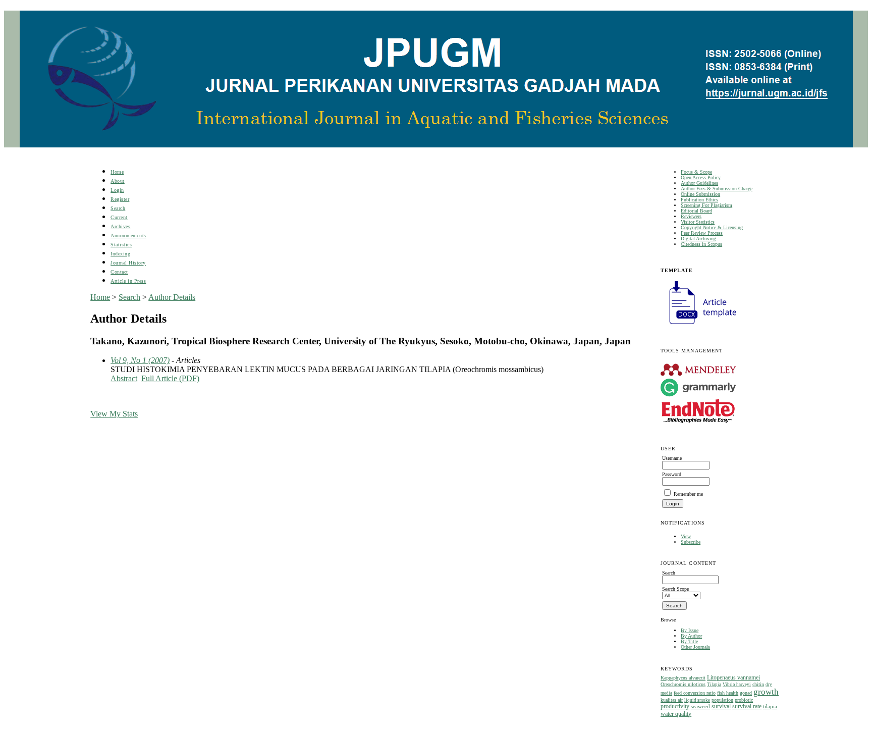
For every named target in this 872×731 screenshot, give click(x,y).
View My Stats (114, 413)
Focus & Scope (696, 172)
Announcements (128, 235)
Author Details (171, 297)
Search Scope (675, 589)
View (686, 536)
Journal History (128, 263)
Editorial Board (696, 211)
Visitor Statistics (698, 222)
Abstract (124, 378)
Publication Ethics (699, 199)
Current (119, 217)
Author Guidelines (699, 183)
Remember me (688, 494)
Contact (119, 272)
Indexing (120, 253)
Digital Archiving (698, 238)
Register (120, 199)
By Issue (689, 630)
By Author (691, 636)
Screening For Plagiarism (706, 205)
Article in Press (128, 281)
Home (117, 172)
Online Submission (700, 194)
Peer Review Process (702, 233)
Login (117, 190)
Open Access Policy (701, 177)
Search (118, 208)
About (118, 181)
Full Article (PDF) (170, 378)
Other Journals (695, 647)
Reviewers (691, 216)
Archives (120, 226)
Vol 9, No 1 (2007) (140, 360)
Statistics (121, 244)
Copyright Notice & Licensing (712, 227)
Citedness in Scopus (701, 244)
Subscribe (690, 542)
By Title (689, 641)
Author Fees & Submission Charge (716, 188)
